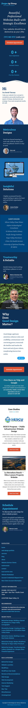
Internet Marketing (7, 683)
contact (4, 568)
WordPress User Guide (8, 671)
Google (14, 382)
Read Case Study (14, 449)
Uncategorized (6, 695)
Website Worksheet (8, 574)
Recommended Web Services (11, 611)
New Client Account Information (11, 580)
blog (3, 556)
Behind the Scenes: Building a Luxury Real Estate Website (13, 637)
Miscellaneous (6, 692)
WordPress (5, 668)
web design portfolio (8, 550)
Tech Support (6, 686)
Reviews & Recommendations (11, 674)
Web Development (7, 680)
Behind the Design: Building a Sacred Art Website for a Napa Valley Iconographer (13, 622)
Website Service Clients (9, 562)
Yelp (18, 380)
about (3, 559)
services (4, 553)
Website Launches (7, 665)
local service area (7, 571)
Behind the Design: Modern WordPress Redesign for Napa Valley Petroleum (14, 643)
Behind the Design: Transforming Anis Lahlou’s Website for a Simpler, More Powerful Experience (13, 649)
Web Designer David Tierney (14, 704)
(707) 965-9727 (10, 37)
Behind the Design (7, 662)
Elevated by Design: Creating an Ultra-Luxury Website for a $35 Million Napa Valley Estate (13, 630)
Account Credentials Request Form (12, 577)
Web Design (5, 677)
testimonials (5, 565)
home (3, 547)
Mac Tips (4, 689)
